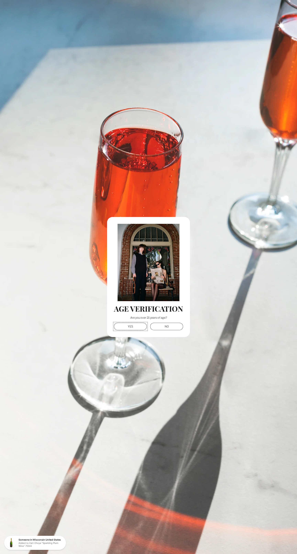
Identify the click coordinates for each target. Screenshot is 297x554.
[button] (130, 326)
